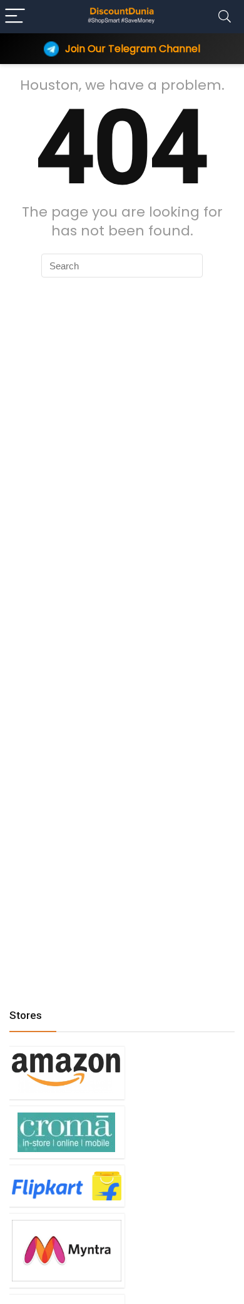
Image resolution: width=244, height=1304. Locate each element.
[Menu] (15, 16)
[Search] (225, 16)
